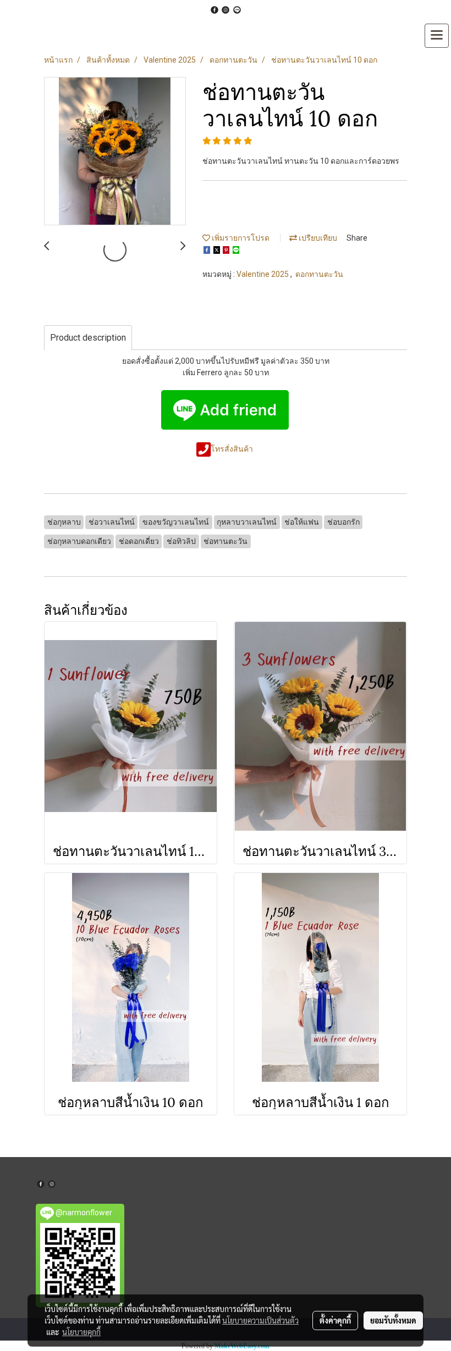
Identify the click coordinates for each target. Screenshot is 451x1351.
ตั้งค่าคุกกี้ (335, 1320)
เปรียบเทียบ (317, 237)
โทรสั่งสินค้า (233, 448)
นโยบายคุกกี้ (81, 1332)
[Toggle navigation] (437, 36)
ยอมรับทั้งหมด (393, 1320)
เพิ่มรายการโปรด (240, 237)
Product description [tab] (88, 337)
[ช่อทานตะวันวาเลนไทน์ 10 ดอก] (115, 151)
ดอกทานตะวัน (319, 274)
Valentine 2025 (263, 274)
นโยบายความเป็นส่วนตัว (260, 1320)
